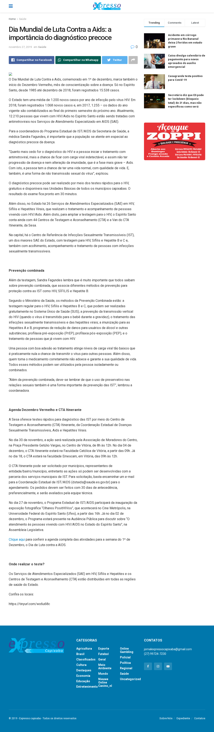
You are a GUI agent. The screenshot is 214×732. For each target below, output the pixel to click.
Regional (126, 668)
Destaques (83, 670)
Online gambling (126, 650)
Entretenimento (87, 686)
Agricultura (84, 648)
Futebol (103, 654)
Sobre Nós (165, 718)
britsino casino (85, 699)
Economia (83, 675)
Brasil (80, 654)
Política (125, 662)
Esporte (103, 648)
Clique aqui (17, 539)
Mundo (103, 673)
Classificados (86, 659)
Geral (102, 659)
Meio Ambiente (104, 666)
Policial (125, 657)
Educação (83, 681)
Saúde (22, 19)
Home (12, 19)
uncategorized (130, 679)
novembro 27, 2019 (20, 47)
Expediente (183, 718)
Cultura (81, 665)
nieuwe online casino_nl (105, 682)
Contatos (199, 718)
